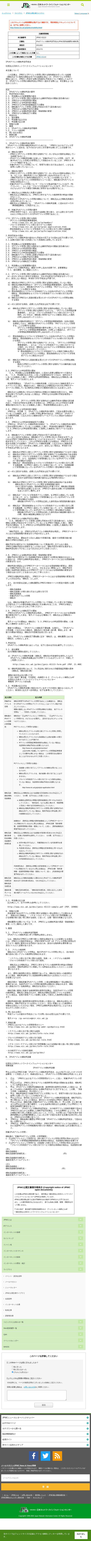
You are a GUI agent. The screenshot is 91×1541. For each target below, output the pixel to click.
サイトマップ (9, 1238)
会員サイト (7, 1439)
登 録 (45, 1487)
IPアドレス (8, 1226)
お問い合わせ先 (29, 1387)
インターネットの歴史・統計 (14, 1263)
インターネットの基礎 (12, 1232)
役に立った (18, 1367)
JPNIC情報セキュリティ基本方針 (12, 1497)
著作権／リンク (40, 1495)
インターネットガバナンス (13, 1251)
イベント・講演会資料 (13, 1276)
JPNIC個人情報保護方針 (57, 1495)
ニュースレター (11, 1287)
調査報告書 (9, 1316)
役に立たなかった (20, 1369)
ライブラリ (18, 13)
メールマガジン (11, 1282)
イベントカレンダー (11, 1341)
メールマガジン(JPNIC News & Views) (16, 1466)
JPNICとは (8, 1220)
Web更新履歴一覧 (10, 1328)
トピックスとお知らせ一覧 (13, 1322)
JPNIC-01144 (41, 57)
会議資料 (8, 1299)
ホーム (6, 1495)
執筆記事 (8, 1310)
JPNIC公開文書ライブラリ (35, 13)
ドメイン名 (8, 1245)
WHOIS (6, 1347)
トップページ (6, 13)
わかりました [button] (81, 1535)
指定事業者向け (9, 1434)
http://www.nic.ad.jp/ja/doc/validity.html (26, 28)
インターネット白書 (12, 1304)
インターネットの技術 (12, 1257)
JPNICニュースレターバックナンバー (18, 1418)
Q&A (5, 1334)
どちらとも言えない (21, 1372)
